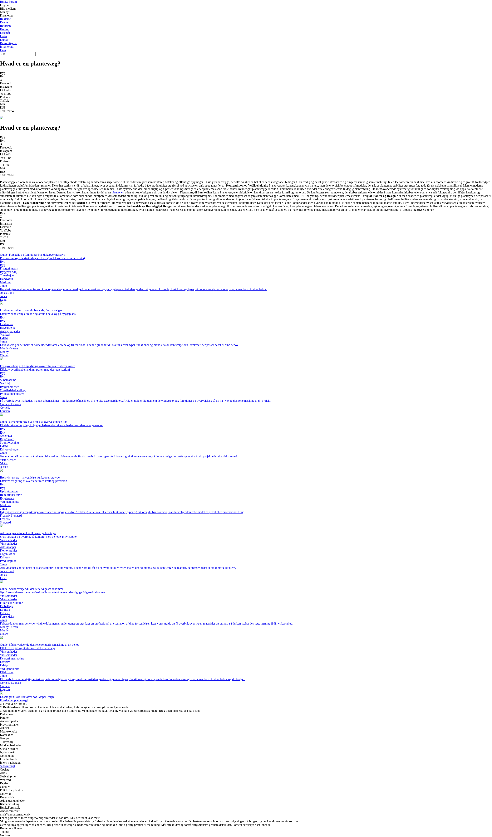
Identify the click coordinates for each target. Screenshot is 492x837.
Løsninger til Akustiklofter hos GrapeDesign (27, 696)
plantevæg (118, 192)
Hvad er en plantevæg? (14, 700)
